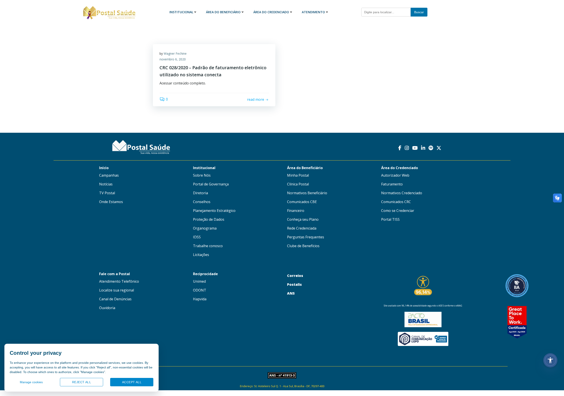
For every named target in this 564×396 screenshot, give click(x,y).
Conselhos (201, 201)
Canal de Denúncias (115, 299)
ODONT (199, 290)
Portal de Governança (211, 184)
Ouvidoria (107, 307)
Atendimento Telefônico (119, 281)
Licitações (201, 254)
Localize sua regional (116, 290)
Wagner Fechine (175, 53)
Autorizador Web (395, 175)
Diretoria (200, 193)
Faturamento (392, 184)
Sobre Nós (202, 175)
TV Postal (107, 193)
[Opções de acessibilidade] (550, 360)
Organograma (205, 228)
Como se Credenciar (397, 210)
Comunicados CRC (396, 201)
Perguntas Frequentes (305, 237)
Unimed (199, 281)
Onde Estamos (111, 201)
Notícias (106, 184)
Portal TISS (390, 219)
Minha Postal (298, 175)
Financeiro (295, 210)
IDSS (197, 237)
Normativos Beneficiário (307, 193)
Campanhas (109, 175)
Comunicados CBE (302, 201)
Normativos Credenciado (401, 193)
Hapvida (199, 299)
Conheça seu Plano (303, 219)
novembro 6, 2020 (173, 59)
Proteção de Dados (208, 219)
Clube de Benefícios (303, 245)
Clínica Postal (298, 184)
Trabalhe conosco (208, 245)
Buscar (419, 12)
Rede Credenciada (301, 228)
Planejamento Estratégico (214, 210)
